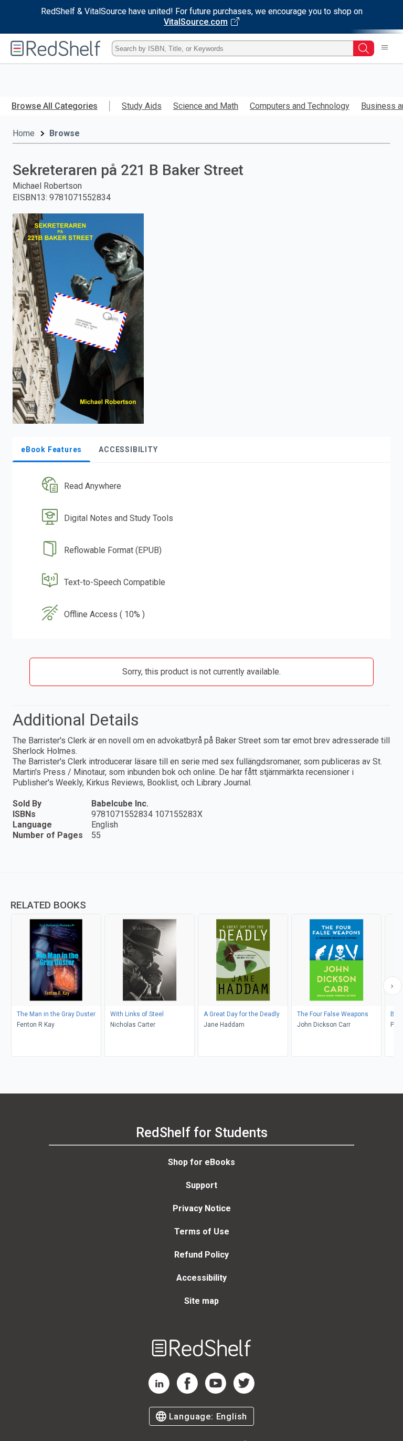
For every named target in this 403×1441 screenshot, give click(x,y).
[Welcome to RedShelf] (55, 48)
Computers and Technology (299, 106)
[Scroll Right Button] (392, 985)
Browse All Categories (55, 106)
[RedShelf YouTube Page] (215, 1391)
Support (201, 1185)
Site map (201, 1301)
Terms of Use (201, 1231)
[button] (200, 487)
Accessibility (201, 1278)
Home (24, 133)
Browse (64, 133)
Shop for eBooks (201, 1162)
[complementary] (201, 965)
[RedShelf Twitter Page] (244, 1391)
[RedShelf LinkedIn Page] (159, 1391)
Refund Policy (201, 1255)
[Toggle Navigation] (384, 48)
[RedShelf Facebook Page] (187, 1391)
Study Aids (142, 106)
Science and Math (205, 106)
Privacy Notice (202, 1208)
